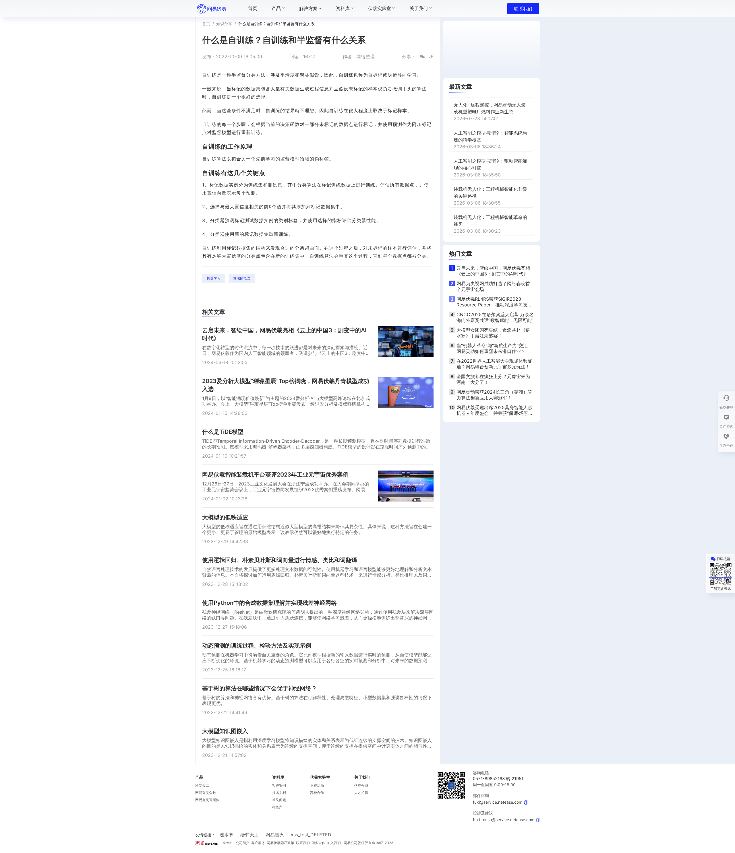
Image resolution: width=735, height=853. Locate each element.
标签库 (277, 807)
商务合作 (318, 843)
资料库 (278, 777)
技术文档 (279, 792)
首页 (206, 23)
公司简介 (242, 843)
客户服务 (258, 843)
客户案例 (279, 785)
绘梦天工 (202, 785)
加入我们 (334, 843)
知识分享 (224, 23)
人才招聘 (361, 792)
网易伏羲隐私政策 (280, 843)
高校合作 (317, 792)
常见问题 (279, 800)
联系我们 (523, 8)
